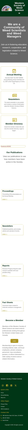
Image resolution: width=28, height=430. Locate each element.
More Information (14, 86)
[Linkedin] (11, 385)
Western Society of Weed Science (19, 6)
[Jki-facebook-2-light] (7, 385)
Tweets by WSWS (6, 146)
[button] (19, 13)
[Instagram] (3, 385)
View (14, 111)
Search (14, 133)
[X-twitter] (16, 385)
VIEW (4, 199)
